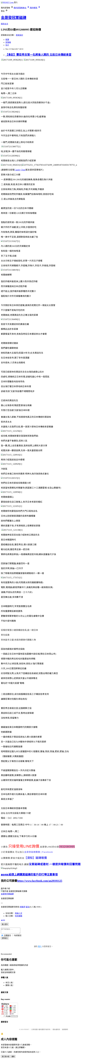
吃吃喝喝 (18, 916)
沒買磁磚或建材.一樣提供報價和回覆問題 (55, 864)
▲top (3, 920)
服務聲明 (65, 1029)
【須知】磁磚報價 (35, 857)
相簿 (7, 40)
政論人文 (18, 913)
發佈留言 (5, 938)
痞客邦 (22, 907)
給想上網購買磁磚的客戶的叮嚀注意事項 (33, 874)
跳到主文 (4, 24)
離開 (13, 1056)
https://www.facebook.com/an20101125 (39, 880)
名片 (7, 45)
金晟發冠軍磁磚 (13, 18)
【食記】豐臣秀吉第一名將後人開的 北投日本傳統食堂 (38, 54)
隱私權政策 (56, 1029)
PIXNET (26, 1029)
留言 (27, 907)
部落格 (8, 42)
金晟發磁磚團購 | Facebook (38, 852)
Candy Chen (19, 170)
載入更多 (5, 924)
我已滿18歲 (5, 1056)
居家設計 (19, 35)
